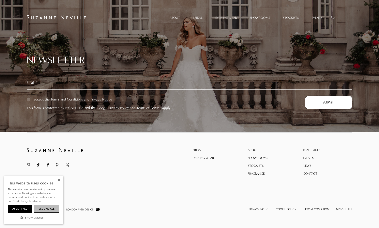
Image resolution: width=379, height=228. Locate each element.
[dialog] (33, 200)
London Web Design (80, 209)
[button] (33, 217)
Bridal (198, 18)
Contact (310, 173)
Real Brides (311, 150)
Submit (329, 102)
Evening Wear (226, 18)
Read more (35, 201)
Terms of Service (148, 108)
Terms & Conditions (316, 209)
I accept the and (71, 99)
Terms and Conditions (67, 99)
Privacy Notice (101, 99)
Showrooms (260, 18)
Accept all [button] (19, 208)
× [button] (58, 180)
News (307, 166)
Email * (32, 83)
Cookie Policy (286, 209)
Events (317, 18)
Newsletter (344, 209)
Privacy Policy (118, 108)
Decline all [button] (46, 208)
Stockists (291, 18)
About (175, 18)
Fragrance (256, 173)
